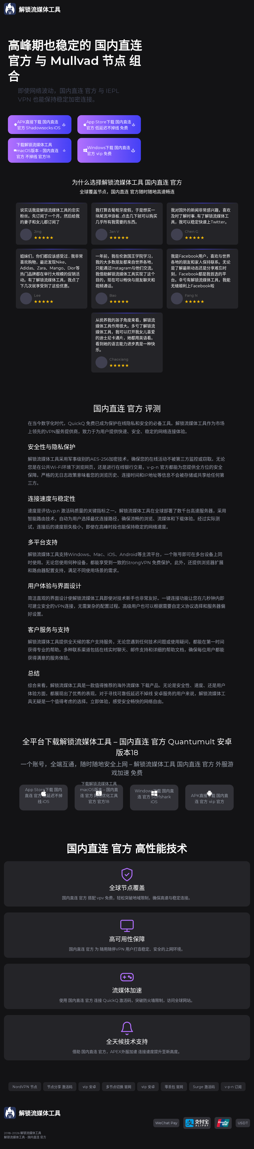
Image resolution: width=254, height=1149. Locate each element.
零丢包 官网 (174, 1087)
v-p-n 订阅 (233, 1087)
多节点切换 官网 (118, 1087)
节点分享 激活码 (59, 1087)
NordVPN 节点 (24, 1087)
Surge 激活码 (204, 1087)
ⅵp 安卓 (89, 1087)
